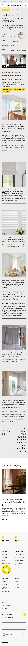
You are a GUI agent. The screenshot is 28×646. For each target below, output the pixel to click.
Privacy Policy (5, 608)
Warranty (4, 581)
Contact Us (17, 549)
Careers (3, 594)
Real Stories (4, 557)
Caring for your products (18, 564)
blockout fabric (6, 298)
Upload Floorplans (19, 89)
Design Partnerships (6, 563)
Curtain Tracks (9, 245)
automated (15, 135)
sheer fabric (7, 291)
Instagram (14, 418)
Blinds (16, 584)
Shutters (17, 587)
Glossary (4, 602)
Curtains (17, 581)
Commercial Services (6, 591)
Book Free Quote (7, 89)
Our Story (4, 549)
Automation (17, 593)
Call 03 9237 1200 (22, 9)
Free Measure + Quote (20, 557)
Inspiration (4, 554)
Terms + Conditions (6, 605)
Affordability (5, 584)
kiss (4, 407)
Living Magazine (5, 597)
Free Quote (5, 9)
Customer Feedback (19, 554)
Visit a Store (6, 91)
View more (5, 519)
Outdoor (17, 590)
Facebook (17, 50)
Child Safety (17, 567)
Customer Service (19, 551)
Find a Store (4, 551)
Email (12, 50)
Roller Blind (14, 126)
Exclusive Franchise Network (6, 588)
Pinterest (23, 50)
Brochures (4, 600)
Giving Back (4, 560)
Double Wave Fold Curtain (9, 286)
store (11, 421)
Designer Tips (14, 41)
